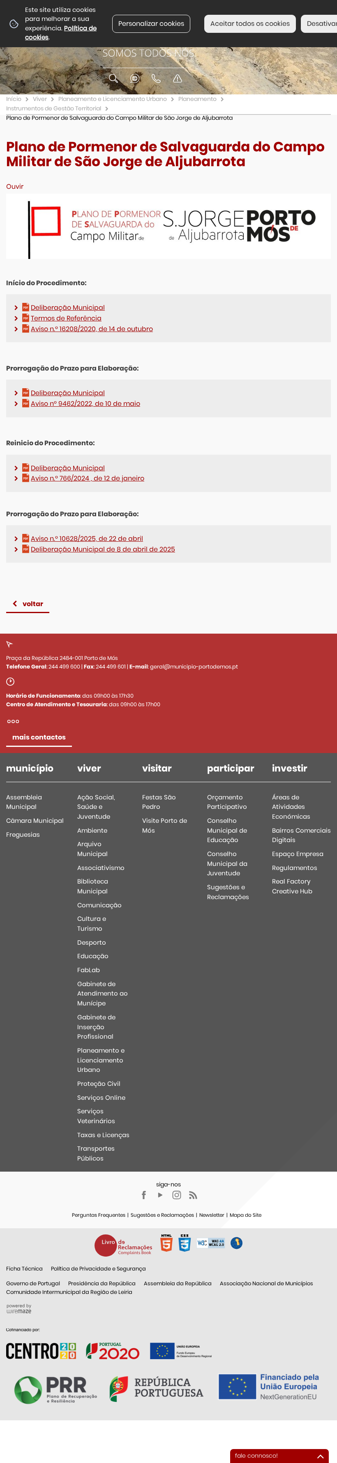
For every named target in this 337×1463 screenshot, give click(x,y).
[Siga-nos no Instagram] (177, 1195)
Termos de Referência (66, 318)
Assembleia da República (178, 1283)
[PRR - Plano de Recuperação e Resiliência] (109, 1343)
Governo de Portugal (33, 1283)
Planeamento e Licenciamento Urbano (112, 99)
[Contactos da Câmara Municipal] (156, 78)
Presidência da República (102, 1283)
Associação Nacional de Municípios (266, 1283)
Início (13, 99)
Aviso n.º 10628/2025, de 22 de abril (87, 538)
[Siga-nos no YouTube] (160, 1195)
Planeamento (197, 99)
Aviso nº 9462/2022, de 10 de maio (85, 403)
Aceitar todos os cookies (250, 23)
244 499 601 (111, 667)
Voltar (33, 604)
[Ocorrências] (177, 78)
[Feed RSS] (193, 1195)
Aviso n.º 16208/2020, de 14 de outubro (92, 329)
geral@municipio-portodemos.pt (194, 667)
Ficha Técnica (24, 1269)
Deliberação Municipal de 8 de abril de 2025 (103, 549)
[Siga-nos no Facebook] (144, 1195)
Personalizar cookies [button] (151, 23)
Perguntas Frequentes (98, 1214)
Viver (40, 99)
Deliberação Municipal (68, 307)
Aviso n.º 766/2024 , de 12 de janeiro (87, 478)
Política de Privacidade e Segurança (98, 1269)
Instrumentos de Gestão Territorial (53, 108)
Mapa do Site (245, 1214)
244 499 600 (64, 667)
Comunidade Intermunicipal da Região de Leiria (69, 1292)
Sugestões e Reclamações (162, 1214)
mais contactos (39, 737)
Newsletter (211, 1214)
